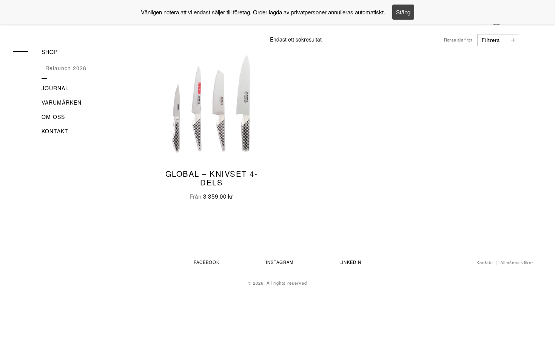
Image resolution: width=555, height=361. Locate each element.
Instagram (279, 262)
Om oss (53, 116)
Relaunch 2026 (65, 68)
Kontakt (55, 131)
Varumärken (62, 102)
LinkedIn (350, 262)
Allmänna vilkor (516, 262)
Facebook (206, 262)
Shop (50, 52)
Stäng (403, 12)
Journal (55, 88)
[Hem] (58, 25)
